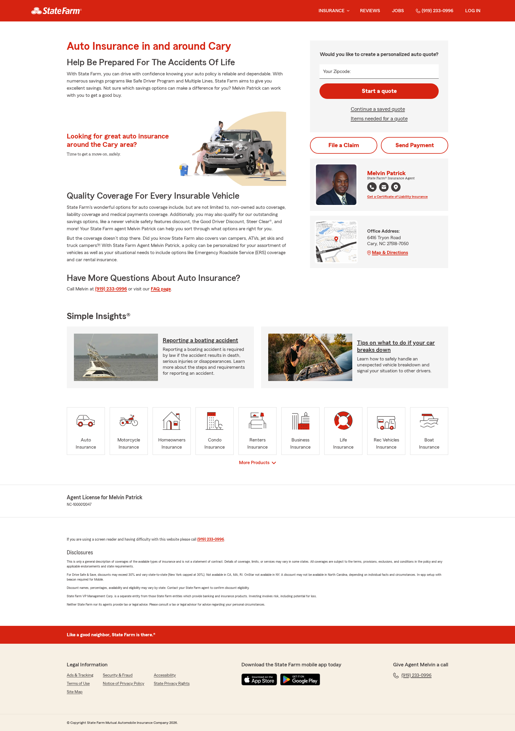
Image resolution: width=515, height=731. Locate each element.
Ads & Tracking (80, 675)
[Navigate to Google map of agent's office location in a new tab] (396, 187)
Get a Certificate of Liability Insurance (397, 196)
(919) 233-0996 (437, 10)
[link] (56, 11)
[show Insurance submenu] (347, 11)
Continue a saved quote (378, 109)
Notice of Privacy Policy (123, 684)
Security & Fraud (118, 675)
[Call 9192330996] (372, 187)
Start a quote (379, 91)
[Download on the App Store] (259, 679)
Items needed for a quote (379, 118)
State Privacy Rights (172, 684)
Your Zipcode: (337, 71)
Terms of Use (78, 684)
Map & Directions (390, 252)
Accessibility (165, 675)
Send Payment (414, 145)
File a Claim (343, 145)
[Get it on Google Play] (300, 679)
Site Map (75, 692)
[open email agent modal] (384, 187)
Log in (472, 10)
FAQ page (161, 289)
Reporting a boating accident (200, 340)
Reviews (370, 10)
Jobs (398, 10)
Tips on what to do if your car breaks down (396, 346)
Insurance (332, 10)
